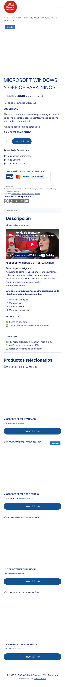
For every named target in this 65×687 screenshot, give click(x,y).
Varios (16, 191)
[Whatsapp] (21, 201)
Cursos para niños (36, 189)
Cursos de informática (21, 189)
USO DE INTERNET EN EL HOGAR (20, 569)
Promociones (8, 191)
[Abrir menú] (58, 7)
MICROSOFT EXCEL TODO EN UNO (21, 494)
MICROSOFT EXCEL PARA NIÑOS (20, 644)
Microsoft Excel (49, 189)
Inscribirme (22, 141)
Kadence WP (40, 678)
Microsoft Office (28, 194)
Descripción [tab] (11, 210)
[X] (16, 201)
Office (37, 194)
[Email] (26, 201)
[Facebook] (6, 201)
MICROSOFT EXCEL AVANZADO (20, 419)
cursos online (16, 194)
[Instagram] (11, 201)
